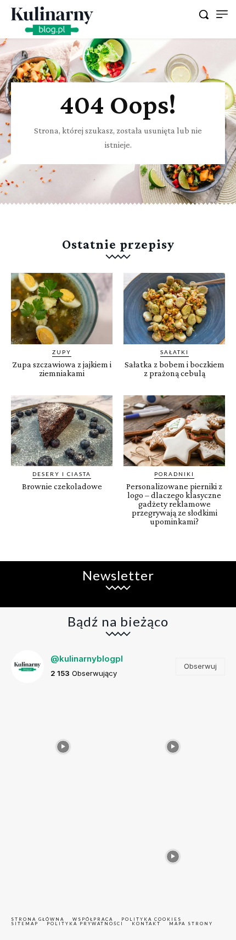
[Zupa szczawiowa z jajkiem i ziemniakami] (62, 308)
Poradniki (174, 474)
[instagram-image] (63, 744)
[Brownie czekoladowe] (62, 431)
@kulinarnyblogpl (86, 658)
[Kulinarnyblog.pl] (52, 21)
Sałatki (174, 352)
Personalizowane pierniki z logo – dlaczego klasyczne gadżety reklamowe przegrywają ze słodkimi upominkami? (174, 504)
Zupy (61, 352)
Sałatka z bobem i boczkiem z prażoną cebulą (174, 369)
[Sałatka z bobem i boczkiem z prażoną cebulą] (174, 308)
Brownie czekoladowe (62, 486)
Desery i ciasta (61, 474)
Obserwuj (200, 666)
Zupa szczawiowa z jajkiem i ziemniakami (61, 369)
